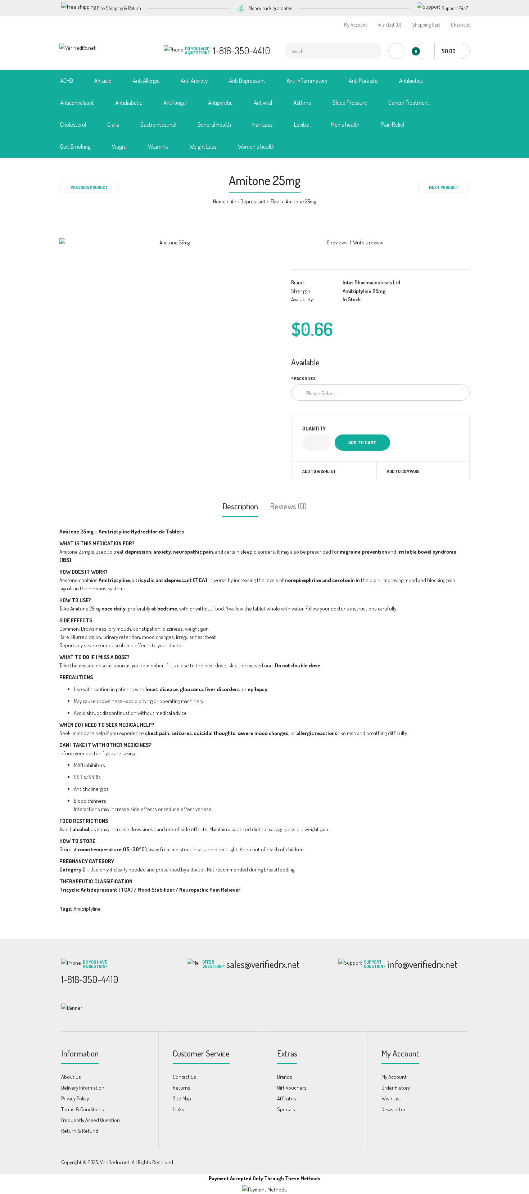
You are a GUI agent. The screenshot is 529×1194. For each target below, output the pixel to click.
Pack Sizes (305, 378)
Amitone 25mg (300, 201)
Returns (181, 1087)
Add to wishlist (319, 471)
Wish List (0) (389, 25)
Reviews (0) (288, 506)
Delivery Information (82, 1087)
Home (219, 201)
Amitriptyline (87, 908)
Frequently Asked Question (90, 1120)
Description (240, 506)
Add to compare (403, 471)
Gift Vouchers (292, 1087)
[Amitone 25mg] (171, 242)
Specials (286, 1109)
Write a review (368, 242)
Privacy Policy (75, 1098)
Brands (284, 1076)
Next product (443, 187)
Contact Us (184, 1076)
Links (178, 1109)
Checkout (460, 25)
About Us (71, 1076)
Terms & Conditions (82, 1109)
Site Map (182, 1098)
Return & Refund (79, 1130)
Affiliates (286, 1098)
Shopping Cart (426, 25)
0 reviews (337, 242)
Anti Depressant (248, 201)
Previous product (89, 187)
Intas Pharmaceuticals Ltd (371, 282)
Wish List (391, 1098)
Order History (395, 1087)
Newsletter (393, 1109)
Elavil (275, 201)
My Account (355, 25)
